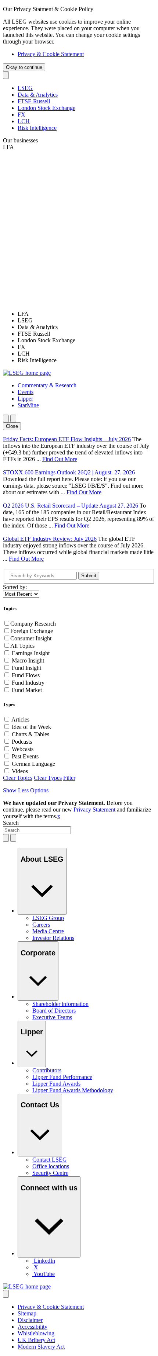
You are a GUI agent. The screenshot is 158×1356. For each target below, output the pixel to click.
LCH (24, 121)
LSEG (25, 88)
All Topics (22, 646)
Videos (20, 771)
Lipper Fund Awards (56, 1083)
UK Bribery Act (36, 1340)
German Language (33, 764)
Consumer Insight (30, 638)
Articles (20, 719)
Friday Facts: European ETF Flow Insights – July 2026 (67, 439)
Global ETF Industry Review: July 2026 (50, 539)
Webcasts (22, 749)
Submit (88, 575)
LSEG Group (48, 918)
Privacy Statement (94, 809)
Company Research (33, 623)
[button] (47, 385)
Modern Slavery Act (41, 1346)
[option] (86, 314)
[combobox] (37, 830)
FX (21, 114)
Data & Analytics (38, 94)
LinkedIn (44, 1261)
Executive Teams (52, 1017)
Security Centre (50, 1173)
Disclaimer (30, 1320)
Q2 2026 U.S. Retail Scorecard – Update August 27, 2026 (70, 505)
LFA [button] (8, 147)
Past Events (25, 756)
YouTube (44, 1274)
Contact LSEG (49, 1159)
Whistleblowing (36, 1333)
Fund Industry (28, 682)
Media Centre (48, 931)
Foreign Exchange (31, 631)
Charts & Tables (30, 734)
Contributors (46, 1070)
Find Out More (59, 459)
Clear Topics (17, 778)
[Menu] (13, 418)
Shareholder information (60, 1004)
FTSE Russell (34, 101)
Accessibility (32, 1327)
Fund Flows (26, 675)
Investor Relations (53, 938)
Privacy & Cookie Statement (51, 54)
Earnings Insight (31, 653)
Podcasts (22, 741)
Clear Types (48, 778)
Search (11, 823)
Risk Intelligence (37, 128)
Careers (41, 924)
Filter (69, 778)
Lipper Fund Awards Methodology (72, 1090)
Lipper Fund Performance (62, 1077)
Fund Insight (26, 668)
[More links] (6, 1294)
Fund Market (27, 690)
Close (12, 426)
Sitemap (27, 1313)
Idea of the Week (31, 727)
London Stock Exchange (46, 108)
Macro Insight (28, 660)
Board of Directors (54, 1010)
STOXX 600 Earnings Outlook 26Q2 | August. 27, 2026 (69, 472)
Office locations (50, 1166)
